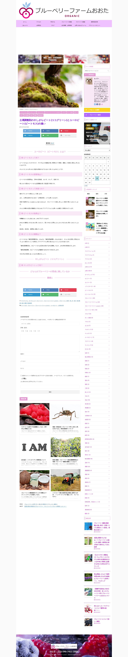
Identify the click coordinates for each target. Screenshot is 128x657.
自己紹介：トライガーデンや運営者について (33, 460)
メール (22, 361)
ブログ (52, 25)
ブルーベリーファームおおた (51, 300)
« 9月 (86, 185)
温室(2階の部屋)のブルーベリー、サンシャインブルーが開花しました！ (45, 506)
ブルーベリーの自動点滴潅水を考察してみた (102, 213)
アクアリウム (24, 300)
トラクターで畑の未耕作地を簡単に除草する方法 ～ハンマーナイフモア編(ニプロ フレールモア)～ (66, 494)
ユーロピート (54, 305)
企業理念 (38, 25)
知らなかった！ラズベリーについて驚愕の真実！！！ (101, 608)
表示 (52, 143)
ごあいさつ (25, 25)
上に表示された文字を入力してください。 (32, 381)
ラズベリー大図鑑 (80, 22)
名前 (22, 354)
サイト (22, 368)
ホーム (25, 22)
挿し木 (71, 300)
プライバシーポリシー (94, 25)
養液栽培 (29, 303)
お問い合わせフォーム (80, 25)
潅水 (75, 300)
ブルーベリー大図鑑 (67, 22)
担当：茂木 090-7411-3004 (65, 651)
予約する (52, 22)
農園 (25, 303)
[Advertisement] (64, 40)
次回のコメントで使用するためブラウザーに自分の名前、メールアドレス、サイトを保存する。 (48, 375)
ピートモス (24, 305)
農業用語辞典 (94, 22)
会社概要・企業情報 (67, 25)
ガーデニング (32, 300)
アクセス (38, 22)
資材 (22, 303)
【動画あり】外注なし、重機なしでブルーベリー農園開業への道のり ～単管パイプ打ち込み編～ (102, 228)
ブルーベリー (39, 300)
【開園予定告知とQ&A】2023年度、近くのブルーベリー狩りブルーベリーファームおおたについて (102, 593)
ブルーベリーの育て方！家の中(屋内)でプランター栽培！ (41, 504)
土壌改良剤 (61, 305)
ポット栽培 (66, 300)
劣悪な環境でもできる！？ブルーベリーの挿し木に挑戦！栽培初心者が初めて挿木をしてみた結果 (101, 542)
